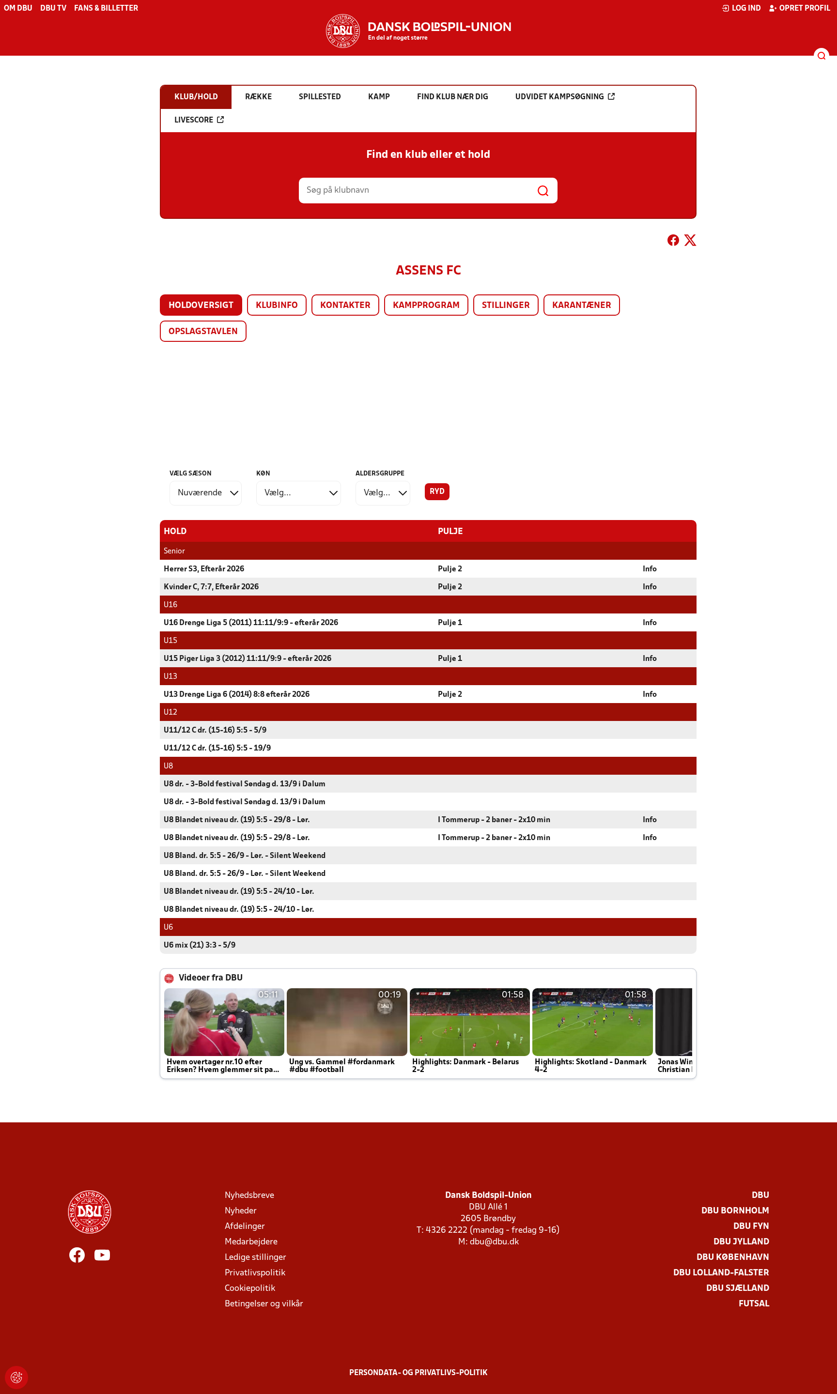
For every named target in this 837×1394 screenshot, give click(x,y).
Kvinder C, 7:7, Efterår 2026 (211, 587)
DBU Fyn (751, 1227)
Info (650, 569)
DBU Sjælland (737, 1289)
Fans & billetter (106, 8)
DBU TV (53, 8)
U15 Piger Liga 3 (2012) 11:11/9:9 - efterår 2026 (247, 659)
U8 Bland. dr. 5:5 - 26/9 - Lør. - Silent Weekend (245, 856)
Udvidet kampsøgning (559, 97)
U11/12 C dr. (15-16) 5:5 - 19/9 (217, 748)
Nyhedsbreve (249, 1196)
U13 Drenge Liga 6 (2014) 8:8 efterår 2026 (237, 694)
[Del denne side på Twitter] (690, 242)
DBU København (733, 1258)
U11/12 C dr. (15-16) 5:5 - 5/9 (215, 730)
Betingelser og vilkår (264, 1304)
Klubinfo (277, 306)
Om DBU (18, 8)
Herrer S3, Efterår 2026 (204, 569)
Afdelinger (245, 1227)
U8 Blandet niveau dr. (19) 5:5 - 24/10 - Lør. (239, 891)
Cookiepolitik (250, 1289)
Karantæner (581, 306)
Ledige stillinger (255, 1258)
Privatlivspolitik (255, 1273)
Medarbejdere (251, 1242)
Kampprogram (426, 306)
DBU (760, 1196)
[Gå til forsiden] (418, 31)
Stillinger (506, 306)
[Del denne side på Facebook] (673, 242)
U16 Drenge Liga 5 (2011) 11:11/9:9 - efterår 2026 (251, 623)
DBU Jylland (741, 1242)
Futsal (754, 1304)
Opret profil (804, 8)
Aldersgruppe (380, 474)
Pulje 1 (450, 623)
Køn (263, 474)
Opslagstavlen (203, 332)
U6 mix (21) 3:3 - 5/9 (199, 945)
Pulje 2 (450, 569)
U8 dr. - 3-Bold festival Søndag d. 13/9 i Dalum (245, 784)
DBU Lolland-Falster (721, 1273)
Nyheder (241, 1211)
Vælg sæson (191, 474)
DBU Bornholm (735, 1211)
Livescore (193, 120)
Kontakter (345, 306)
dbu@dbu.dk (494, 1242)
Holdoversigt (201, 306)
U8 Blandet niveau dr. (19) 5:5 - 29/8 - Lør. (237, 820)
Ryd (437, 492)
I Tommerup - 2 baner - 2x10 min (494, 820)
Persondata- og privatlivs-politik (418, 1373)
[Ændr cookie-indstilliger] (16, 1377)
